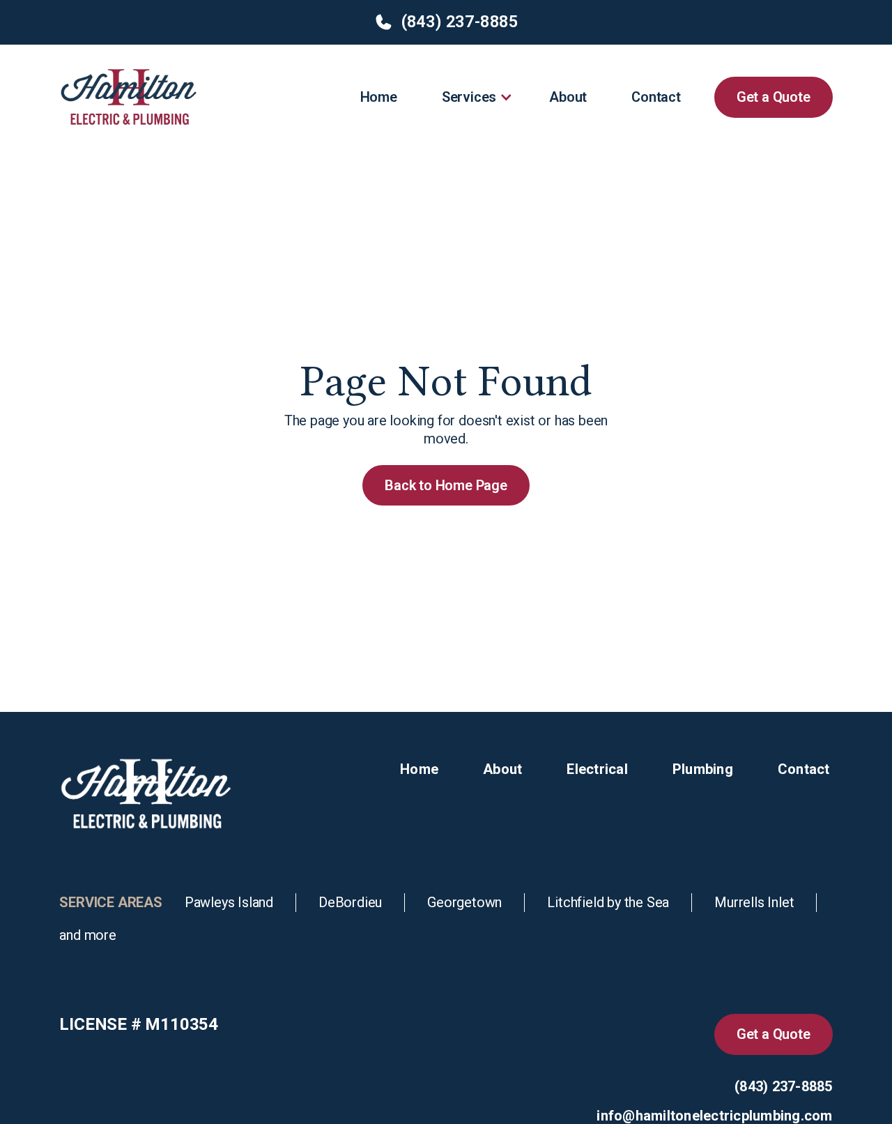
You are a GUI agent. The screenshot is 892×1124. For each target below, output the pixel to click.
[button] (473, 97)
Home (378, 97)
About (568, 97)
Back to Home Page (446, 485)
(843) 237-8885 (784, 1086)
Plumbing (702, 769)
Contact (656, 97)
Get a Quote (773, 97)
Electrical (597, 769)
